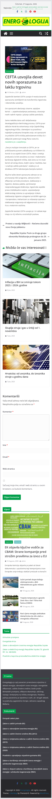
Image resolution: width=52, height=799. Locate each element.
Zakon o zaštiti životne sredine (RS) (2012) (20, 734)
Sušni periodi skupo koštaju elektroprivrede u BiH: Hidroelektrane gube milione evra (32, 583)
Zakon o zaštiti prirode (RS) (14, 723)
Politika (17, 542)
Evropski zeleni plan (11, 718)
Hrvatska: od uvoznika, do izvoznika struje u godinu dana (25, 375)
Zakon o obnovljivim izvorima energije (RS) (20, 728)
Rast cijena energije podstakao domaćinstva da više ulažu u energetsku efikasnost (30, 9)
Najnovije (9, 542)
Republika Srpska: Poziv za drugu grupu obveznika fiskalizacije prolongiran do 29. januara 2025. (27, 237)
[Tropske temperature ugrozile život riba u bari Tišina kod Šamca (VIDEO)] (10, 602)
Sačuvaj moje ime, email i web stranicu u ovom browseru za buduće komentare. (24, 487)
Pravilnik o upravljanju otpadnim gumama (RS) (22, 755)
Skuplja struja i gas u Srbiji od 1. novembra (22, 329)
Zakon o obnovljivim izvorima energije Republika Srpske (25, 645)
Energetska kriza (9, 641)
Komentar (8, 411)
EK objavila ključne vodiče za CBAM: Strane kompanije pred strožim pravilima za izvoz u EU (26, 551)
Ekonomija (9, 71)
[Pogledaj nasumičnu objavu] (46, 33)
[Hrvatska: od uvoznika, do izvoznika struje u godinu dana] (26, 346)
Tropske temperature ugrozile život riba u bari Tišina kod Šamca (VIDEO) (32, 600)
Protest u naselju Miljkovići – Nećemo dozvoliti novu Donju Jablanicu (27, 225)
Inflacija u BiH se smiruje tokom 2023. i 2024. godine (23, 283)
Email (6, 457)
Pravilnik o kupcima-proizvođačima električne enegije (24, 656)
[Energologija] (5, 33)
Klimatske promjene (11, 637)
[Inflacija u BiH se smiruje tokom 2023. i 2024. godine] (26, 255)
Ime (5, 445)
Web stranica (9, 468)
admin (24, 92)
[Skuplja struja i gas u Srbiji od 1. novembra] (26, 301)
